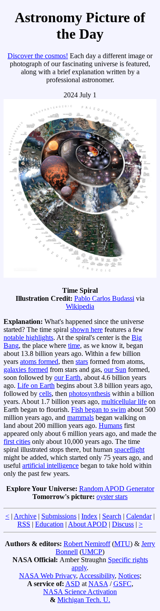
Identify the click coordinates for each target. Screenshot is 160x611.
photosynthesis (89, 393)
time (74, 345)
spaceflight (129, 449)
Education (49, 524)
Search (111, 516)
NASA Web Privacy (47, 575)
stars (82, 361)
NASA (98, 583)
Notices (129, 575)
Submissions (58, 516)
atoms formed (39, 361)
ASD (72, 583)
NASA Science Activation (80, 591)
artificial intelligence (50, 465)
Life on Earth (36, 385)
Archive (25, 516)
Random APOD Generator (116, 488)
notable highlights (28, 337)
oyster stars (112, 496)
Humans (110, 425)
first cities (17, 441)
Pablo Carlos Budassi (104, 298)
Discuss (123, 524)
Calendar (139, 516)
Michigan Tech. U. (83, 599)
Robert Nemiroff (87, 543)
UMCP (92, 551)
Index (89, 516)
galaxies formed (26, 369)
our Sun (115, 369)
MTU (122, 543)
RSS (23, 524)
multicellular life (124, 401)
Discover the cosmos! (38, 56)
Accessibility (97, 575)
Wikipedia (80, 306)
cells (45, 393)
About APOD (87, 524)
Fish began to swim (98, 409)
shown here (86, 329)
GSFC (122, 583)
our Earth (67, 377)
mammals (80, 417)
